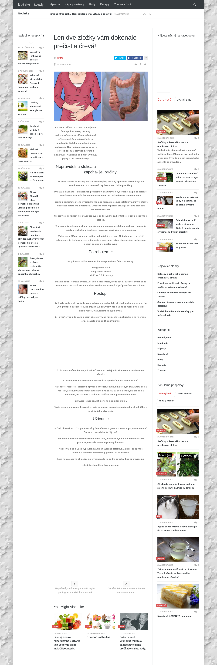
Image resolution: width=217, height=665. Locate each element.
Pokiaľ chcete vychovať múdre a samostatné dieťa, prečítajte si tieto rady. (133, 643)
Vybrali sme (184, 99)
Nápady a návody (75, 4)
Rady (92, 4)
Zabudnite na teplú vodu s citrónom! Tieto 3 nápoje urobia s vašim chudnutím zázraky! (178, 226)
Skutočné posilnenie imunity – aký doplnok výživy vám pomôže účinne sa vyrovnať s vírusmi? (31, 237)
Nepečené (162, 354)
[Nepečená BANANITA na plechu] (178, 596)
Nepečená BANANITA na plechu (187, 245)
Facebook (137, 57)
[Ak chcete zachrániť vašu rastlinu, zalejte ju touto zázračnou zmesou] (178, 464)
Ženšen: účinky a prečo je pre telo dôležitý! (30, 132)
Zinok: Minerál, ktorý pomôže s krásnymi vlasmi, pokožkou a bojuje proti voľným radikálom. (28, 204)
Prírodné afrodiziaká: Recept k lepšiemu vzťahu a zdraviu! (30, 83)
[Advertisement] (124, 145)
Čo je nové (164, 99)
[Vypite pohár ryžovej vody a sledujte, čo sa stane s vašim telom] (165, 200)
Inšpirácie (54, 4)
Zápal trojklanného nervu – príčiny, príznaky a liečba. (31, 293)
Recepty (104, 4)
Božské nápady (31, 4)
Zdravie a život (122, 4)
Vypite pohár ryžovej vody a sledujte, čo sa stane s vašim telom (177, 203)
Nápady (161, 348)
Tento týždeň (164, 393)
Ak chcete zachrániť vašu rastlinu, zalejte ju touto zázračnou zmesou (177, 179)
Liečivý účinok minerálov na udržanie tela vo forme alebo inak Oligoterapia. (67, 643)
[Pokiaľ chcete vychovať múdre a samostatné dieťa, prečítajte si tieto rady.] (134, 621)
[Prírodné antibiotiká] (101, 621)
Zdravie (161, 370)
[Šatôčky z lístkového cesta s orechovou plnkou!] (178, 122)
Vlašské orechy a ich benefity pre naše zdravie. (30, 155)
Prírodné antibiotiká (98, 637)
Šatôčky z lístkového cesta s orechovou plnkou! (172, 144)
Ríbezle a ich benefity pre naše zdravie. (37, 176)
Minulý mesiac (167, 400)
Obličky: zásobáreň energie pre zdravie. (70, 13)
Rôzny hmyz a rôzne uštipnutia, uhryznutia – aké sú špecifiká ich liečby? (30, 266)
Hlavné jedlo (164, 337)
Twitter (122, 57)
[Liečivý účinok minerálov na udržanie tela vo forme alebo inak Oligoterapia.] (68, 621)
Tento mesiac (184, 393)
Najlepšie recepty (29, 35)
